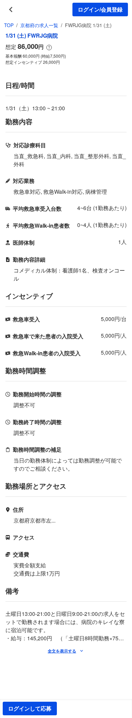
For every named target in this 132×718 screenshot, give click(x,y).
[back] (11, 9)
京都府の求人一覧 (39, 25)
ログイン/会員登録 (100, 9)
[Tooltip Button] (49, 47)
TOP (9, 25)
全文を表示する (62, 651)
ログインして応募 (29, 708)
